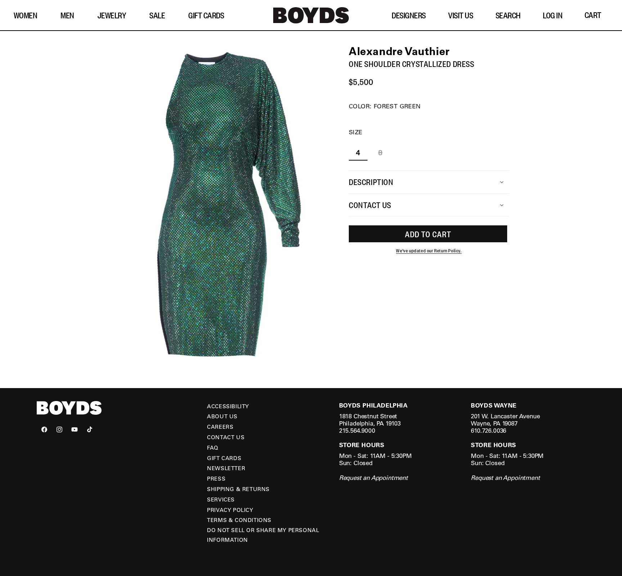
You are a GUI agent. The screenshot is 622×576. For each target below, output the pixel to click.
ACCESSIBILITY (228, 406)
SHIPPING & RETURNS (238, 488)
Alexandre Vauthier (399, 51)
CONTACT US (225, 437)
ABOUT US (222, 416)
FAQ (212, 447)
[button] (28, 15)
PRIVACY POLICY (230, 509)
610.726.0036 (488, 430)
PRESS (216, 478)
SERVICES (221, 499)
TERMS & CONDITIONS (239, 519)
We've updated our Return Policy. (428, 251)
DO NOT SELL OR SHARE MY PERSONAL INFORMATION (263, 534)
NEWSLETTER (226, 468)
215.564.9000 (357, 430)
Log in (552, 15)
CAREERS (220, 426)
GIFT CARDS (224, 458)
